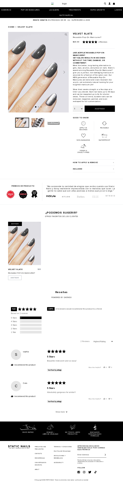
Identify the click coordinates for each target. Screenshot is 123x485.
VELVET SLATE (15, 269)
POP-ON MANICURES (30, 10)
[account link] (109, 4)
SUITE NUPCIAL (66, 15)
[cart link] (114, 4)
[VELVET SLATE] (24, 243)
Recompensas (40, 458)
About (37, 469)
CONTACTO (38, 453)
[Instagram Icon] (84, 472)
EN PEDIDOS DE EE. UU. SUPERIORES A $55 (61, 20)
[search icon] (105, 4)
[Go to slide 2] (38, 107)
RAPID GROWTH (97, 10)
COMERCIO (6, 10)
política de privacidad (81, 480)
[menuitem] (22, 123)
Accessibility (59, 462)
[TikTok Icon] (95, 472)
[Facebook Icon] (79, 472)
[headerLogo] (63, 3)
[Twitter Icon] (89, 472)
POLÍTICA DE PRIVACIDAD (62, 451)
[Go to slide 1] (35, 107)
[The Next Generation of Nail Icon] (19, 446)
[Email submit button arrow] (105, 454)
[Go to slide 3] (41, 107)
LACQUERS (54, 10)
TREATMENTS (75, 10)
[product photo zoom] (66, 34)
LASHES (118, 10)
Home (11, 27)
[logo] (51, 196)
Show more (60, 412)
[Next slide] (64, 72)
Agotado (15, 278)
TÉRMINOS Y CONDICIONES (63, 446)
